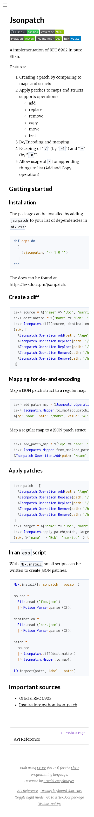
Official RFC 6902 (35, 698)
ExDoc (41, 768)
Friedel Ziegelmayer (59, 781)
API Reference (27, 791)
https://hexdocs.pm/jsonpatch (37, 284)
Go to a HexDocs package (65, 797)
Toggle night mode (29, 797)
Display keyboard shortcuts (61, 791)
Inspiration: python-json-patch (48, 704)
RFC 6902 (59, 50)
